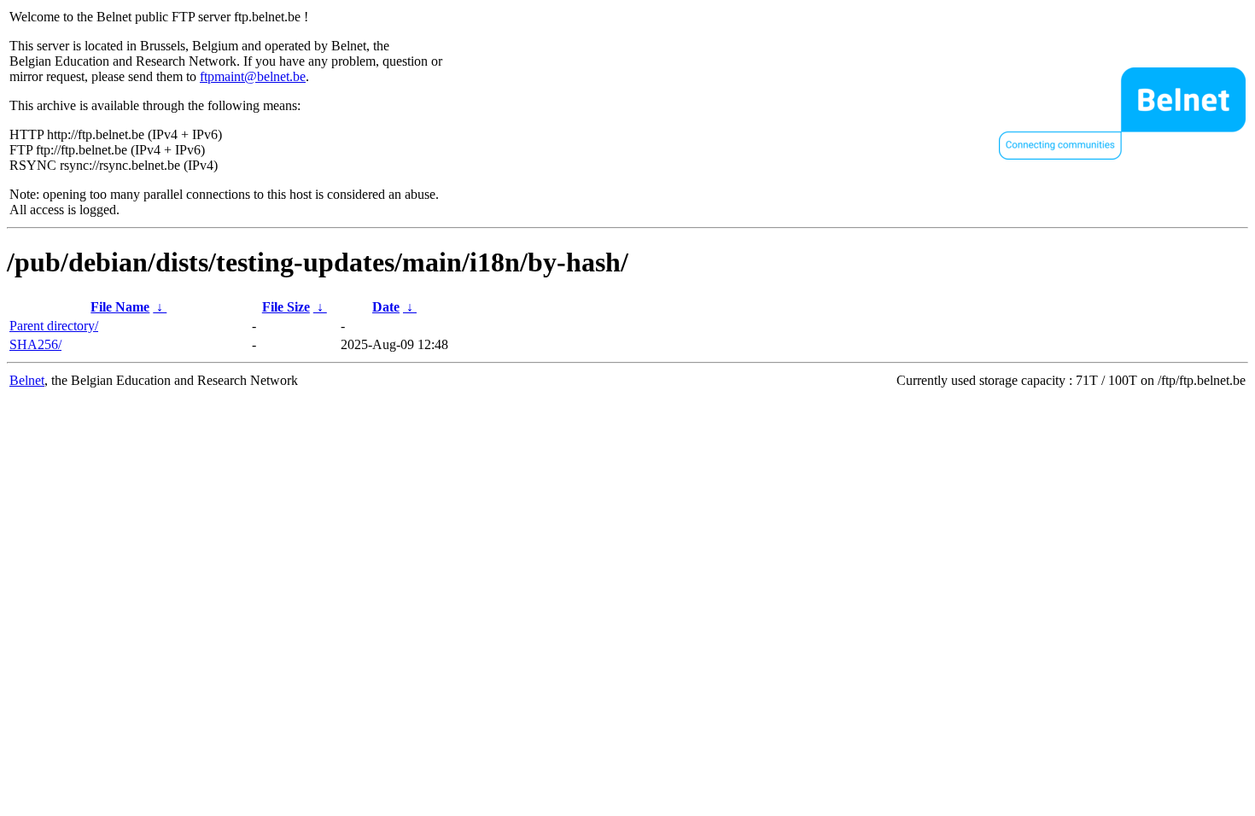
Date (386, 307)
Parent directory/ (53, 325)
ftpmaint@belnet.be (253, 76)
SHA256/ (35, 344)
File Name (119, 307)
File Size (286, 307)
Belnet (26, 380)
